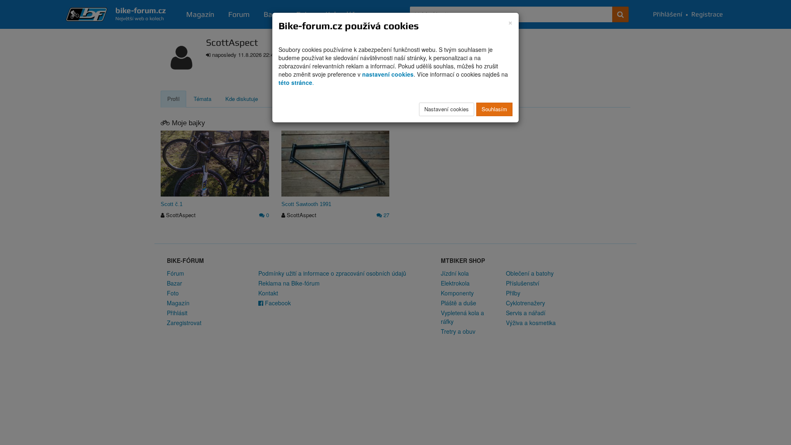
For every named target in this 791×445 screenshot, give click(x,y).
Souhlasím (494, 109)
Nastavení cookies (446, 109)
